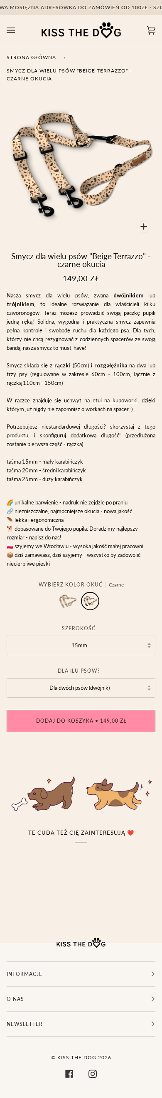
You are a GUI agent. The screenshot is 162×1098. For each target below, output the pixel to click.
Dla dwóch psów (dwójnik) (79, 687)
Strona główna (31, 57)
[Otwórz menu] (19, 30)
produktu (17, 435)
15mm (79, 645)
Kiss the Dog (76, 1057)
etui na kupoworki (115, 400)
